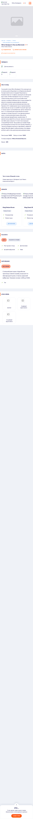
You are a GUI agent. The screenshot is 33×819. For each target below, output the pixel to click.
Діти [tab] (4, 240)
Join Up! (3, 40)
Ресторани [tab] (6, 266)
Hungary (9, 40)
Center (14, 40)
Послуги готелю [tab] (14, 240)
